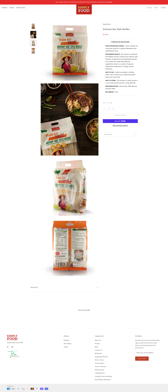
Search (156, 7)
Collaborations (20, 7)
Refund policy (99, 370)
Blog (96, 347)
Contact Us (98, 350)
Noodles (66, 340)
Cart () (163, 7)
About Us (98, 340)
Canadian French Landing (103, 376)
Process (97, 344)
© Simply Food (10, 386)
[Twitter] (109, 102)
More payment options (120, 125)
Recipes (11, 7)
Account (149, 7)
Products (4, 7)
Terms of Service (100, 366)
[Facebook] (106, 102)
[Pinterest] (111, 102)
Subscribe (142, 358)
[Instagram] (12, 347)
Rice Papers (67, 344)
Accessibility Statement (103, 380)
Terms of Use (99, 360)
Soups (66, 347)
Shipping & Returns (101, 357)
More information (108, 134)
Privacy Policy (99, 363)
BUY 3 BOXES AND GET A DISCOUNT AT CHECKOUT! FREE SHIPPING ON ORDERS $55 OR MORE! (84, 2)
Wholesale (98, 353)
